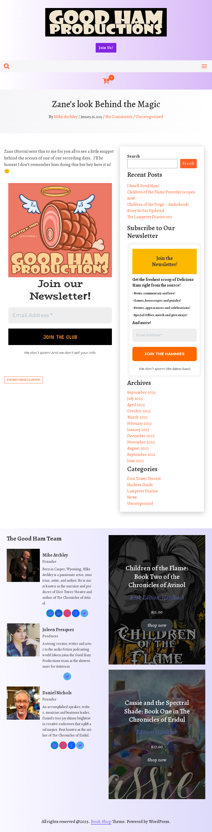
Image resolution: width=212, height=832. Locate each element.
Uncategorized (149, 117)
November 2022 (141, 442)
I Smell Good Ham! (143, 186)
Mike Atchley (66, 117)
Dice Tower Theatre (144, 478)
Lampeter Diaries (142, 491)
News (132, 497)
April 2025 (136, 405)
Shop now (156, 625)
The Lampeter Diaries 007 (149, 217)
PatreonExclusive (23, 379)
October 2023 (138, 411)
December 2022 (141, 436)
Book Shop (101, 821)
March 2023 (137, 417)
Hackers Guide (140, 485)
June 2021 (135, 461)
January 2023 (138, 430)
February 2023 (139, 423)
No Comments (119, 117)
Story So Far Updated (145, 211)
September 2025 (141, 392)
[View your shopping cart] (106, 80)
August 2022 (138, 448)
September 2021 (141, 454)
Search (133, 156)
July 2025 (135, 399)
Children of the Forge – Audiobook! (158, 204)
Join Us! (106, 47)
